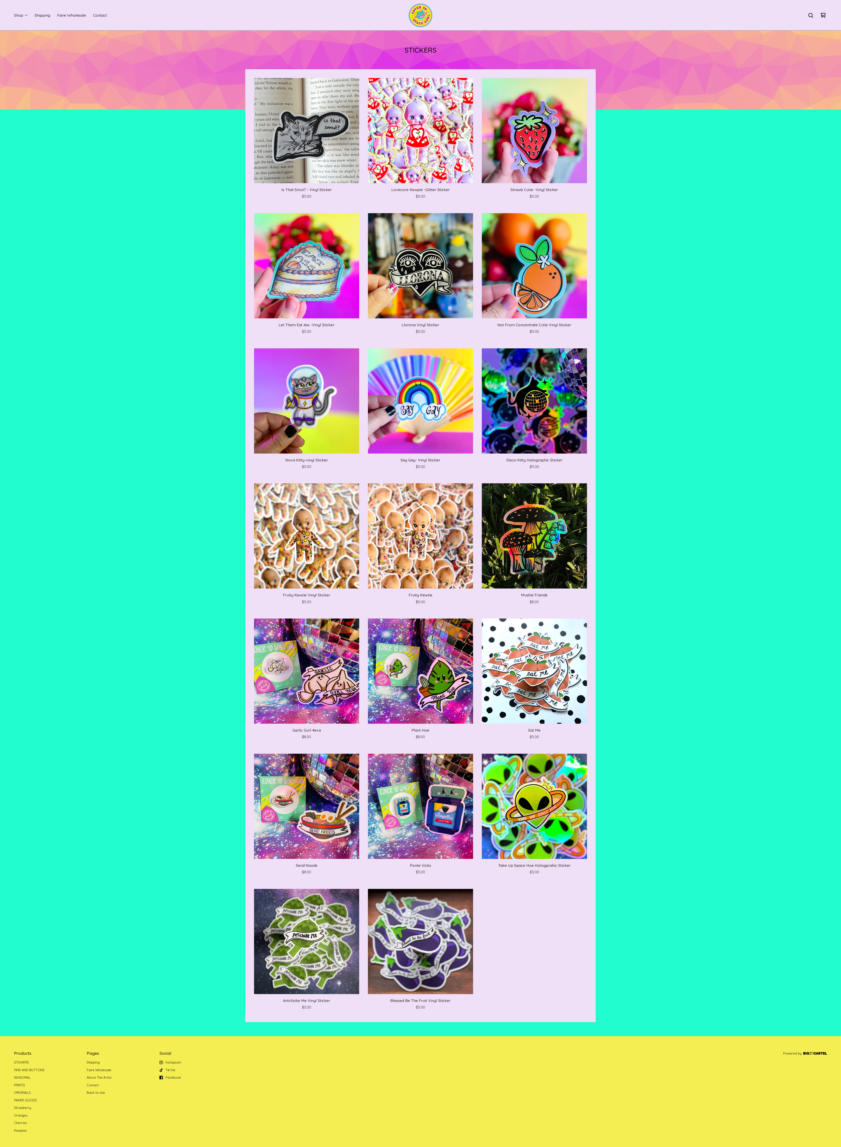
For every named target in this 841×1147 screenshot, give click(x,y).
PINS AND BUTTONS (29, 1070)
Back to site (96, 1092)
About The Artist (99, 1077)
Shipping (42, 15)
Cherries (20, 1123)
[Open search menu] (811, 15)
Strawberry (22, 1108)
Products (22, 1053)
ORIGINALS (22, 1092)
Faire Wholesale (71, 15)
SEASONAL (22, 1077)
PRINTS (19, 1085)
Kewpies (20, 1130)
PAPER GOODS (25, 1100)
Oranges (21, 1115)
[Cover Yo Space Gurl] (420, 15)
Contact (100, 15)
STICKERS (21, 1062)
